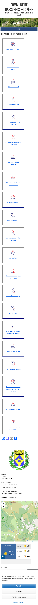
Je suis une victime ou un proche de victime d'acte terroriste (13, 389)
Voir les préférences (19, 597)
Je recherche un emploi (13, 351)
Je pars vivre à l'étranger (13, 296)
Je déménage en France (13, 49)
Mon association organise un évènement (13, 428)
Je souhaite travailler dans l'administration (13, 184)
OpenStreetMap (34, 540)
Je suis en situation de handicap (13, 123)
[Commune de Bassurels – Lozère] (19, 22)
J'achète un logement (13, 220)
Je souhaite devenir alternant (13, 164)
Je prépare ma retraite (13, 202)
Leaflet (29, 540)
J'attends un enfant (13, 87)
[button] (35, 572)
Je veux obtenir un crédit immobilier (13, 239)
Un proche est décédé (13, 104)
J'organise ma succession (13, 369)
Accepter (19, 586)
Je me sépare (13, 258)
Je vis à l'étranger (13, 313)
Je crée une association (13, 409)
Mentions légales (18, 602)
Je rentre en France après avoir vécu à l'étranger (13, 332)
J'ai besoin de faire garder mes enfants (13, 277)
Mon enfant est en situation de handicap (13, 143)
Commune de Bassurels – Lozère (19, 7)
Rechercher (4, 567)
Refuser (19, 591)
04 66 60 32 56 (12, 497)
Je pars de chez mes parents (13, 68)
